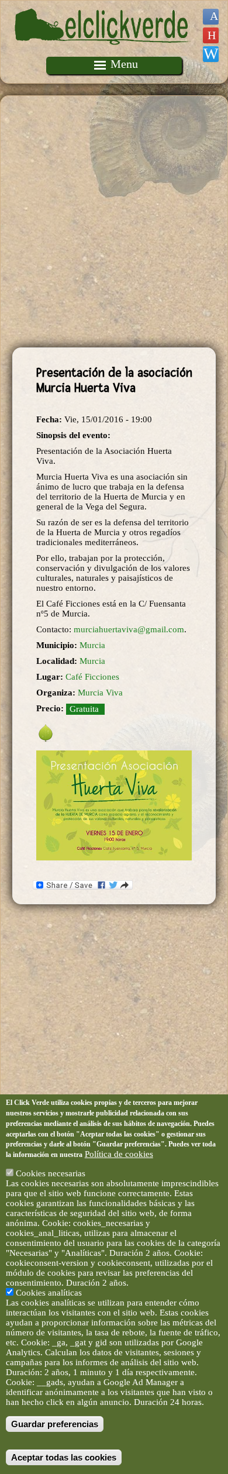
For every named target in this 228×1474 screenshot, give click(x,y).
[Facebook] (211, 17)
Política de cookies (119, 1154)
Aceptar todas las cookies (63, 1457)
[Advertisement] (114, 222)
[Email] (211, 54)
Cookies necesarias (50, 1173)
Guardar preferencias (54, 1424)
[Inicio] (103, 51)
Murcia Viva (100, 692)
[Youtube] (211, 35)
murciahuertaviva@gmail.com (129, 629)
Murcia (92, 645)
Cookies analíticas (49, 1292)
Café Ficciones (92, 676)
